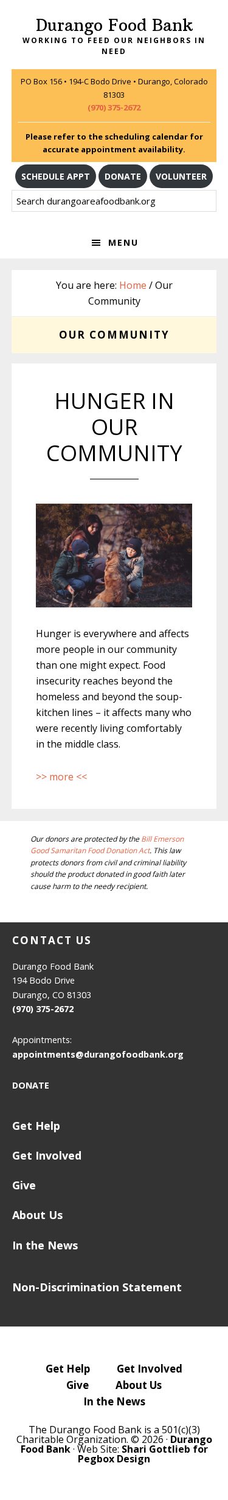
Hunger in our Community (114, 427)
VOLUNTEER (181, 176)
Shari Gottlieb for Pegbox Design (143, 1453)
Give (24, 1185)
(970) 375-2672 (114, 107)
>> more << (61, 776)
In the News (45, 1245)
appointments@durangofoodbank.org (98, 1054)
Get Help (36, 1125)
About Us (37, 1215)
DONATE (123, 176)
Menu (123, 242)
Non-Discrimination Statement (97, 1287)
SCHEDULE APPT (55, 176)
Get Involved (46, 1155)
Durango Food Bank (114, 25)
